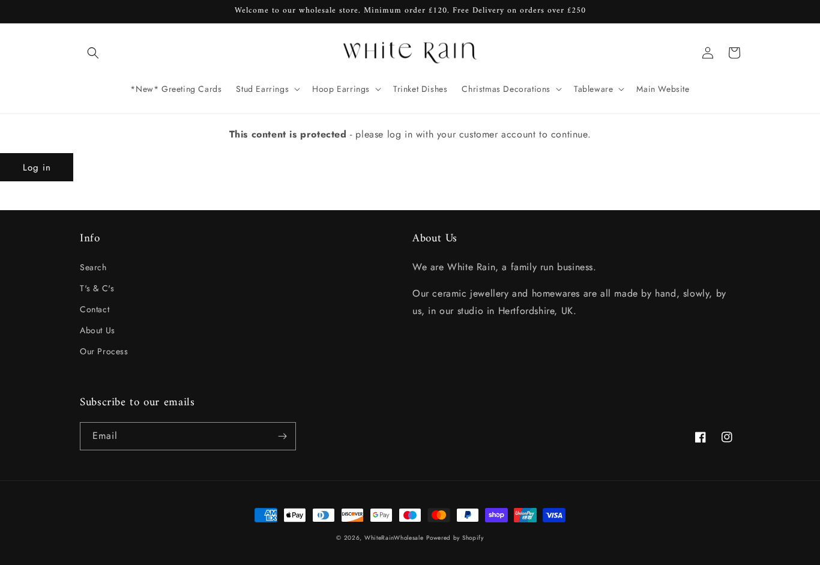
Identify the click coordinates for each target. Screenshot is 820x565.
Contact (94, 309)
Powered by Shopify (455, 537)
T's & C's (97, 288)
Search (93, 267)
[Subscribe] (282, 436)
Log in (37, 167)
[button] (93, 53)
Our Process (104, 351)
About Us (97, 330)
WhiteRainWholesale (394, 537)
